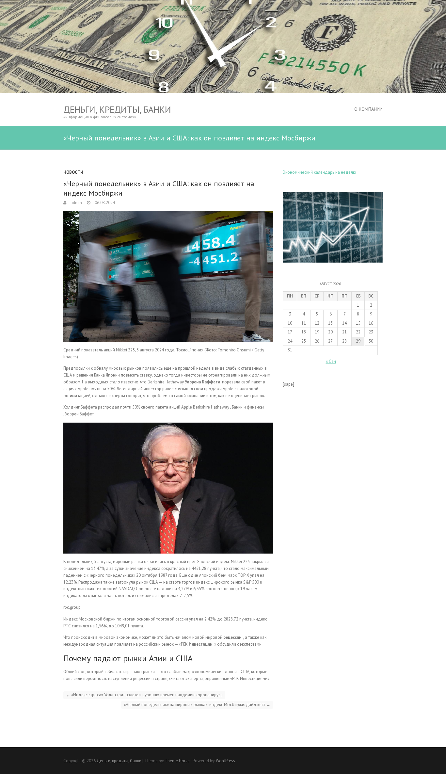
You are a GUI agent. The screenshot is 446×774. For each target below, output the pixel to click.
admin (76, 202)
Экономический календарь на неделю (319, 172)
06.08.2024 (104, 202)
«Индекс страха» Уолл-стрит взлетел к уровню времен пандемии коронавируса (144, 695)
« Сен (331, 361)
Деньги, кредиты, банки (117, 109)
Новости (73, 172)
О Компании (368, 109)
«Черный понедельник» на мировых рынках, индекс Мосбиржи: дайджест (197, 704)
